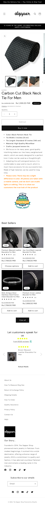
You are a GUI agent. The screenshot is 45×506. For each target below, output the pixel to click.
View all (22, 320)
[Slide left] (2, 82)
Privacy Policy (9, 410)
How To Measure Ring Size (14, 385)
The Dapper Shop (18, 502)
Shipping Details (10, 395)
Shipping (4, 106)
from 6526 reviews (21, 341)
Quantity (5, 110)
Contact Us (8, 415)
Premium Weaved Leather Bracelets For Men (11, 251)
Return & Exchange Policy (14, 390)
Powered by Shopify (30, 502)
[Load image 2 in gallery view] (22, 81)
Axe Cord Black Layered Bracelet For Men (32, 251)
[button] (4, 14)
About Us (7, 380)
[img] (22, 338)
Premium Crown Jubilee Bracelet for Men (32, 294)
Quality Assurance (11, 405)
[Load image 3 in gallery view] (34, 81)
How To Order (9, 400)
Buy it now (22, 128)
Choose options (12, 266)
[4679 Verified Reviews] (22, 209)
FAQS (6, 419)
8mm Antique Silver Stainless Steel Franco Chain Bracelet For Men (11, 295)
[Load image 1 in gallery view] (10, 81)
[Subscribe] (35, 483)
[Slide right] (42, 82)
